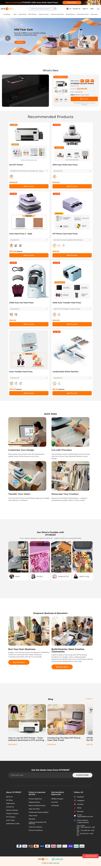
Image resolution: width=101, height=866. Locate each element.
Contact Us (10, 806)
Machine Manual (12, 810)
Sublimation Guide (12, 823)
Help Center (33, 815)
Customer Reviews (35, 827)
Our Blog (9, 800)
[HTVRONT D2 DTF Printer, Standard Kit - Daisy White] (57, 100)
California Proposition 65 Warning (37, 823)
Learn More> (12, 744)
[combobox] (43, 9)
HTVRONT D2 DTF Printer (82, 83)
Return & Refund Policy (37, 805)
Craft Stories (10, 803)
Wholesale (55, 805)
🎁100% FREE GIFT (90, 856)
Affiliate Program (57, 799)
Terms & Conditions (36, 830)
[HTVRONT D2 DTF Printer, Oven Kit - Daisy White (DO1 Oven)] (61, 100)
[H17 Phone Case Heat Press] (55, 9)
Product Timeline (12, 813)
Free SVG (54, 802)
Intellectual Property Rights (38, 812)
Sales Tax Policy (34, 809)
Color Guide (10, 820)
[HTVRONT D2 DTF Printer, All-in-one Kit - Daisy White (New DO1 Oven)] (66, 100)
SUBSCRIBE (82, 775)
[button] (98, 9)
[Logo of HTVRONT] (7, 8)
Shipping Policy (34, 802)
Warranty (32, 819)
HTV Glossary (10, 817)
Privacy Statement (35, 799)
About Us (9, 796)
